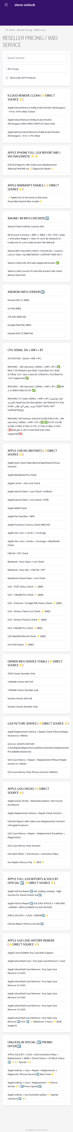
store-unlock (25, 4)
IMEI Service (40, 29)
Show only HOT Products (23, 77)
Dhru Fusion (42, 1130)
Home (12, 29)
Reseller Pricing (24, 29)
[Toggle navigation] (6, 5)
